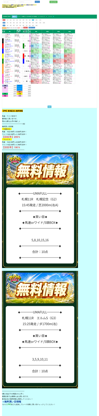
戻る (49, 106)
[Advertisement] (28, 11)
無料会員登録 (53, 2)
